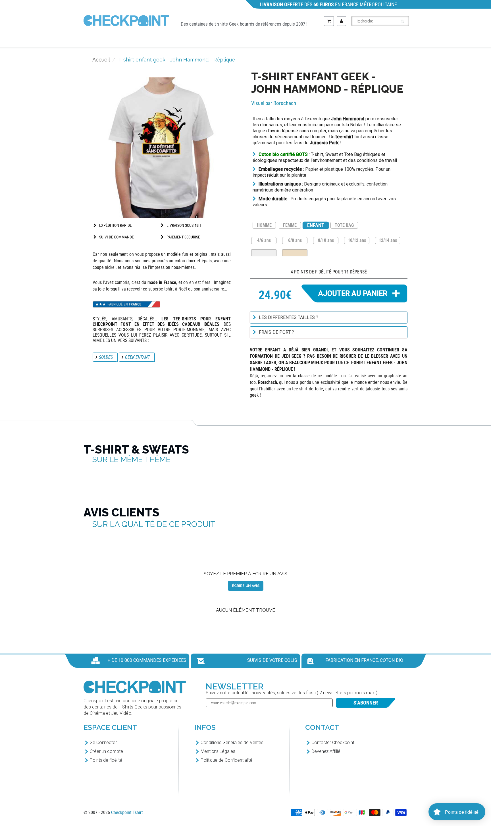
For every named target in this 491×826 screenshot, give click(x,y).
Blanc (263, 252)
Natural (294, 252)
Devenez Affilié (325, 751)
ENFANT (315, 225)
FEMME (290, 225)
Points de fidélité (106, 760)
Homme (189, 40)
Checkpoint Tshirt (127, 812)
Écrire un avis (245, 586)
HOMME (264, 225)
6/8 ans (295, 240)
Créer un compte (106, 751)
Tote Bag (357, 40)
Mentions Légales (218, 751)
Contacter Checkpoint (332, 742)
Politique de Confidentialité (226, 760)
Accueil (101, 60)
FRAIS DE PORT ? (276, 332)
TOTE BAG (344, 225)
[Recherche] (402, 21)
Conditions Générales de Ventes (232, 742)
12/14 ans (388, 240)
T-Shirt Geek (137, 40)
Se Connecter (103, 742)
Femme (231, 40)
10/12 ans (357, 240)
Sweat (314, 40)
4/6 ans (264, 240)
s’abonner (365, 703)
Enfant (272, 40)
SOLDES (106, 357)
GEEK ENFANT (137, 357)
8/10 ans (326, 240)
